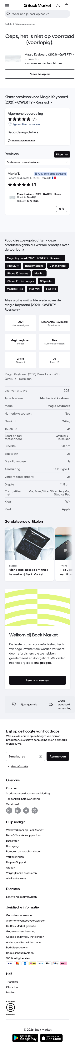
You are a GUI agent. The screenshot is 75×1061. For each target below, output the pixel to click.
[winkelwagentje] (66, 5)
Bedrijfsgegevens (17, 947)
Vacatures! (12, 804)
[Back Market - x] (35, 810)
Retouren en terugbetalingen (23, 851)
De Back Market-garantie (21, 926)
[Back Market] (37, 5)
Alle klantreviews (16, 878)
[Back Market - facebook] (26, 810)
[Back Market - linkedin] (18, 810)
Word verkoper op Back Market (24, 830)
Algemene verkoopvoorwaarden (25, 920)
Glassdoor (12, 987)
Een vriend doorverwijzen (21, 896)
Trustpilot (12, 981)
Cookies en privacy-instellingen (25, 936)
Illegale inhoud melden (20, 953)
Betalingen (12, 840)
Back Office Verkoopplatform (24, 835)
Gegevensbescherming (20, 931)
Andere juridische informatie (23, 942)
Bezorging (12, 846)
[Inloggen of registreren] (58, 5)
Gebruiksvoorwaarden (19, 915)
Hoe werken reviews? (23, 140)
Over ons (11, 788)
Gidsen (10, 867)
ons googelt (42, 662)
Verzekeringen (15, 857)
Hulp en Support (16, 862)
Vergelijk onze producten (21, 873)
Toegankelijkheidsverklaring (23, 799)
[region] (37, 555)
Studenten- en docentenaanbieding (28, 793)
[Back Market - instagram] (9, 810)
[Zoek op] (8, 14)
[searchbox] (40, 14)
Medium (11, 992)
